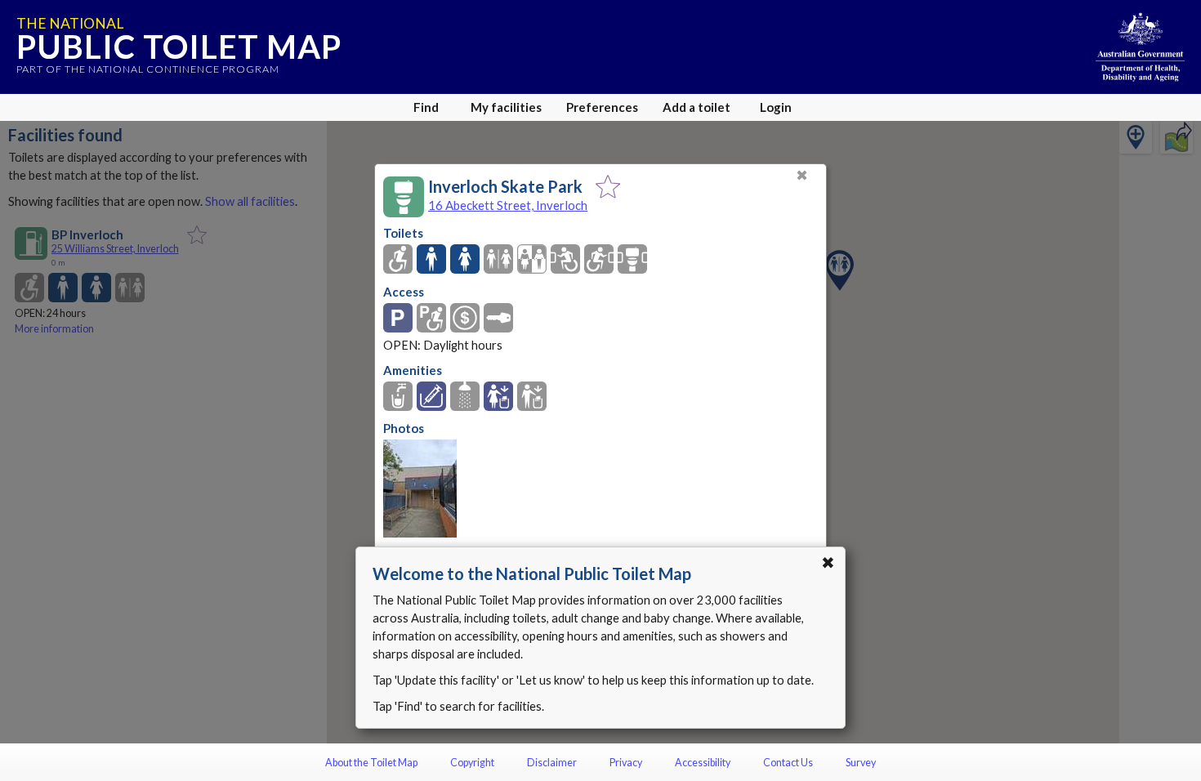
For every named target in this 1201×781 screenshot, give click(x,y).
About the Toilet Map (371, 762)
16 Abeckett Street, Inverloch (507, 205)
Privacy (625, 762)
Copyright (472, 762)
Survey (861, 762)
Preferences (602, 107)
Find (426, 107)
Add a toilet (696, 107)
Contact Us (788, 762)
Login (776, 107)
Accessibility (702, 762)
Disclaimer (552, 762)
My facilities (506, 107)
